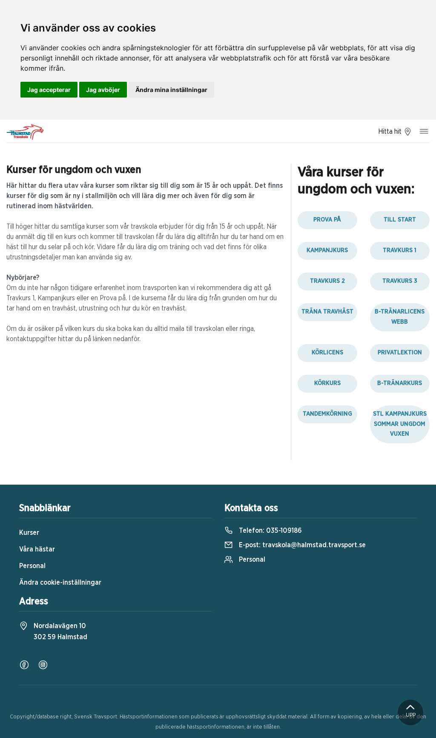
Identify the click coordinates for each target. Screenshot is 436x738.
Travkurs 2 (327, 281)
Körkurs (327, 383)
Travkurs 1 (399, 250)
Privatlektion (400, 353)
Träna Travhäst (327, 312)
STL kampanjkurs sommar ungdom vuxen (400, 424)
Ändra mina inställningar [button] (171, 89)
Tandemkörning (327, 414)
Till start (400, 220)
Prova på (327, 220)
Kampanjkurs (327, 250)
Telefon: (269, 530)
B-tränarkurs (399, 383)
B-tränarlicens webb (400, 317)
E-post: (301, 545)
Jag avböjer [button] (103, 89)
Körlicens (327, 353)
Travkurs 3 (399, 281)
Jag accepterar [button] (49, 89)
